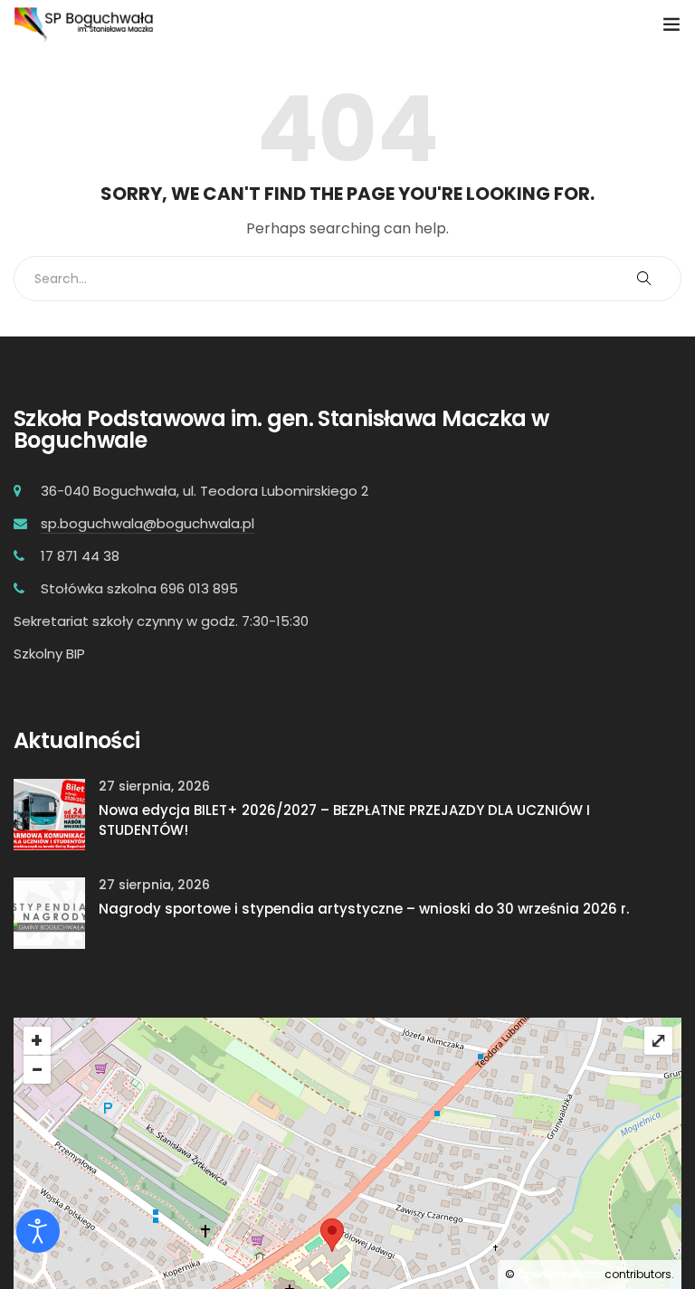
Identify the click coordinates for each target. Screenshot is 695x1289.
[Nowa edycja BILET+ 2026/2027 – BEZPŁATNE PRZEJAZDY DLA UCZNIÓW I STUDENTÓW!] (49, 812)
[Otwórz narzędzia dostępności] (38, 1231)
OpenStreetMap (560, 1274)
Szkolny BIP (49, 653)
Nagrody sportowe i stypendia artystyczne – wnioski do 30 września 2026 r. (364, 908)
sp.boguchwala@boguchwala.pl (147, 523)
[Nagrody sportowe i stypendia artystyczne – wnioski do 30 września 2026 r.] (49, 911)
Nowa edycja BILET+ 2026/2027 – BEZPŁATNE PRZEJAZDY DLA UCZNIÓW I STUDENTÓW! (344, 820)
